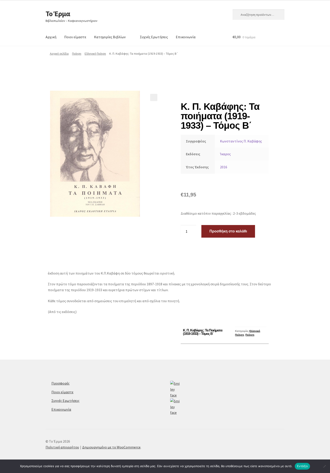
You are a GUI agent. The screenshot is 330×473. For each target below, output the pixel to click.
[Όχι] (324, 466)
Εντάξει (302, 466)
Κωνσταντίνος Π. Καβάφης (241, 141)
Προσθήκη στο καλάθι (228, 231)
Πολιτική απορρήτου (62, 447)
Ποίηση (76, 54)
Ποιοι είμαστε (75, 37)
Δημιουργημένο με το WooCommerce (111, 447)
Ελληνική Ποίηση (95, 54)
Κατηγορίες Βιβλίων (110, 37)
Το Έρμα (58, 13)
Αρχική (51, 37)
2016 (223, 167)
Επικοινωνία (186, 37)
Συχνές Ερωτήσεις (154, 37)
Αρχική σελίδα (59, 54)
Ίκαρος (225, 154)
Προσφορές (60, 383)
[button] (153, 97)
